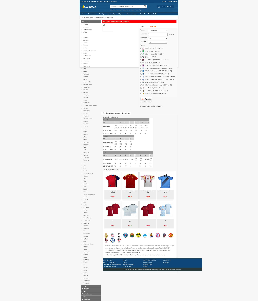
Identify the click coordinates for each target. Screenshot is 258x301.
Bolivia (85, 48)
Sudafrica (86, 259)
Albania (85, 24)
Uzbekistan (86, 280)
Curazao (85, 92)
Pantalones (143, 37)
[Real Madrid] (106, 235)
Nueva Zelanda (87, 218)
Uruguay (85, 278)
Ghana (85, 137)
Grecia (85, 139)
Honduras (86, 152)
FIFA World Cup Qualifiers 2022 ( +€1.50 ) (157, 59)
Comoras (85, 76)
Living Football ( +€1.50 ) (152, 51)
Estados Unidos (87, 118)
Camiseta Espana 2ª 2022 (165, 220)
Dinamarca (86, 95)
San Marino (86, 252)
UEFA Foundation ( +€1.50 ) (153, 62)
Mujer (140, 10)
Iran (84, 165)
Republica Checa (88, 244)
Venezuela (86, 283)
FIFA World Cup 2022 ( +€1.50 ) (154, 48)
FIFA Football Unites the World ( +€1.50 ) (157, 74)
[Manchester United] (170, 235)
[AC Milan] (106, 240)
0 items (164, 6)
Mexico (85, 210)
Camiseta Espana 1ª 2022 (112, 220)
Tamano (142, 30)
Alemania (86, 27)
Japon (85, 186)
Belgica (85, 45)
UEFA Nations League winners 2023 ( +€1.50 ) (158, 85)
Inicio (83, 14)
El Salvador (86, 103)
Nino (136, 10)
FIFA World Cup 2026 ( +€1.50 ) (154, 88)
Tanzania (85, 267)
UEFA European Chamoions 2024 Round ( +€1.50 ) (159, 79)
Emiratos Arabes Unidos (90, 105)
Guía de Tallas (127, 266)
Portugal (85, 239)
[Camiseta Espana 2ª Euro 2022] (130, 210)
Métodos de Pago (128, 264)
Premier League (132, 14)
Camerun (86, 61)
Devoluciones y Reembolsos (112, 264)
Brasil (85, 53)
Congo (85, 79)
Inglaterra (86, 160)
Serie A (142, 14)
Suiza (85, 265)
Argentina (86, 35)
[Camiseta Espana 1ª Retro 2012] (130, 181)
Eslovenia (86, 113)
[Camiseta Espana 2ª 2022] (165, 210)
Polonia (85, 236)
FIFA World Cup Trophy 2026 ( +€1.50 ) (156, 90)
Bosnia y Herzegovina (89, 50)
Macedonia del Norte (89, 194)
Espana (96, 17)
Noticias (145, 266)
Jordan (85, 189)
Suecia (85, 262)
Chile (84, 69)
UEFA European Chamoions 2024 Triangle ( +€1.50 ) (160, 76)
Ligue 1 (121, 14)
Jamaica (85, 184)
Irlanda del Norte (88, 173)
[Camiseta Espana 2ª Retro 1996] (148, 181)
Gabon (85, 129)
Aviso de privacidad (109, 262)
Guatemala (86, 144)
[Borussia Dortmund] (138, 235)
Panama (85, 225)
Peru (84, 231)
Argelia (85, 32)
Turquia (85, 273)
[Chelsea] (112, 240)
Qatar (84, 241)
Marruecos (86, 207)
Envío (125, 262)
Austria (85, 42)
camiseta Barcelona (128, 10)
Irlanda (85, 171)
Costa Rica (86, 87)
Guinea (85, 147)
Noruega (85, 215)
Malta (84, 205)
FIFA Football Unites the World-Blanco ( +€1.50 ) (159, 68)
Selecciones (92, 14)
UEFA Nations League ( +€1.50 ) (154, 82)
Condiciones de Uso (109, 266)
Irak (84, 163)
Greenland (86, 142)
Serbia (85, 257)
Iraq (84, 168)
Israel (84, 178)
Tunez (85, 270)
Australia (85, 40)
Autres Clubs (152, 14)
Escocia (85, 108)
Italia (84, 181)
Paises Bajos (87, 220)
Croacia (85, 90)
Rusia (85, 249)
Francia (85, 126)
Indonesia (86, 157)
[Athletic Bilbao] (119, 240)
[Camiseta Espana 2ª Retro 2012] (165, 181)
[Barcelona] (132, 235)
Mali (84, 202)
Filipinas (85, 121)
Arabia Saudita (87, 29)
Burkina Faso (87, 56)
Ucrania (85, 275)
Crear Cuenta (173, 1)
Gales (85, 131)
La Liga (102, 14)
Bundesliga (111, 14)
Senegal (85, 254)
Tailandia (143, 41)
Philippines (86, 233)
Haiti (84, 150)
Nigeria (85, 212)
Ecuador (85, 97)
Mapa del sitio (147, 264)
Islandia (85, 176)
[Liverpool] (112, 235)
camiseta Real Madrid (116, 10)
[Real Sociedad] (151, 235)
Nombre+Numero (145, 34)
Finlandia (86, 124)
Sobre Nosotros (148, 262)
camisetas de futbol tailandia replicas (149, 269)
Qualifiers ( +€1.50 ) (150, 57)
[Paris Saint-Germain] (125, 235)
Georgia (85, 134)
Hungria (85, 155)
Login (164, 1)
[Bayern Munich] (158, 235)
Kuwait (85, 191)
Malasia (85, 197)
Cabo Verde (86, 58)
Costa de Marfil (87, 84)
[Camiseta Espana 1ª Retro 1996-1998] (113, 181)
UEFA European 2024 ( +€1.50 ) (154, 54)
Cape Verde (86, 66)
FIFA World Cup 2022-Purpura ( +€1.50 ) (156, 65)
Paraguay (86, 228)
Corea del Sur (87, 82)
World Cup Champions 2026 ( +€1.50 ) (156, 93)
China (85, 71)
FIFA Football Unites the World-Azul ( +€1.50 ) (158, 71)
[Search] (145, 6)
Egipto (85, 100)
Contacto (166, 262)
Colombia (86, 74)
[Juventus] (119, 235)
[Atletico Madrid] (164, 235)
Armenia (85, 37)
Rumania (85, 246)
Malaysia (85, 199)
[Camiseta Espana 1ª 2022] (113, 210)
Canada (85, 63)
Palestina (86, 223)
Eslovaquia (86, 110)
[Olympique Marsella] (145, 235)
